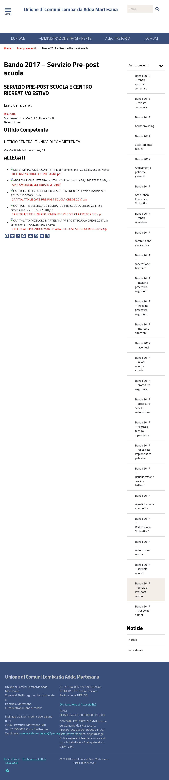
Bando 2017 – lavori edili (142, 345)
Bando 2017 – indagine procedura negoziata (142, 284)
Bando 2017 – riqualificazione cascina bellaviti (144, 477)
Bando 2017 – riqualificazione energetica (144, 501)
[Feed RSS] (7, 771)
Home (7, 48)
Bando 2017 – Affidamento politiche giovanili (143, 167)
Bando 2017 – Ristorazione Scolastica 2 (143, 524)
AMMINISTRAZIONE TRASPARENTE (65, 38)
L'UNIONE (18, 38)
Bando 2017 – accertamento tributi (143, 142)
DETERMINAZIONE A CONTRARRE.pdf (36, 174)
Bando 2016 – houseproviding (144, 121)
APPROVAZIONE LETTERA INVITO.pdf (36, 184)
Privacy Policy (11, 759)
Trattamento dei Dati (34, 759)
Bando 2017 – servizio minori (142, 568)
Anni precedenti (26, 48)
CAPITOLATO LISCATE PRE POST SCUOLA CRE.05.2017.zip (49, 199)
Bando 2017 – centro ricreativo (142, 217)
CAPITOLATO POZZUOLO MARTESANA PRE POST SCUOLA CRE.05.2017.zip (59, 229)
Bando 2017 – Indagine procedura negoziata (142, 307)
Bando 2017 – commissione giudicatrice (143, 238)
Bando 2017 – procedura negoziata (142, 384)
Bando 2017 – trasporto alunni (142, 610)
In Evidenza (135, 650)
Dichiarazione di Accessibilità (78, 704)
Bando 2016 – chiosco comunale (142, 102)
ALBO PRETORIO (117, 38)
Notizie (132, 639)
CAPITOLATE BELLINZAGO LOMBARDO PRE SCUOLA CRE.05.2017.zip (56, 214)
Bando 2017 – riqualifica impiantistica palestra (143, 451)
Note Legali (11, 763)
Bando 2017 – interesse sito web (142, 328)
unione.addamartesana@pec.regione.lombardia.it (50, 733)
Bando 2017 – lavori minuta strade (142, 363)
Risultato (10, 113)
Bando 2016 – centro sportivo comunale (142, 82)
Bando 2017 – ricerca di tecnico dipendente (142, 428)
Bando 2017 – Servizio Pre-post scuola (142, 589)
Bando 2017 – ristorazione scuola (142, 548)
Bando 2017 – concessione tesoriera (142, 261)
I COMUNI (151, 38)
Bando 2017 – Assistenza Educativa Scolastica (142, 195)
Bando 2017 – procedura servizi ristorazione (142, 405)
